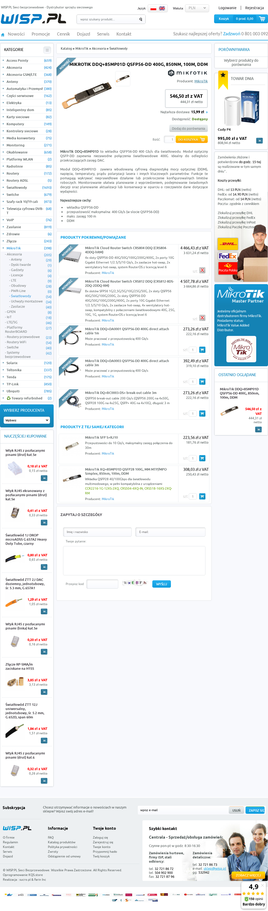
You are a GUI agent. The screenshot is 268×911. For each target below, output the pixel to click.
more (259, 141)
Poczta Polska (228, 268)
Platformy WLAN (29, 159)
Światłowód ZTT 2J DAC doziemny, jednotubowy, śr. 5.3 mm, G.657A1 (24, 583)
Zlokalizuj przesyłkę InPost (237, 223)
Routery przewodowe (29, 337)
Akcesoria (29, 67)
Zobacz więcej (248, 875)
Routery (29, 173)
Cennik (63, 34)
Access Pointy (29, 60)
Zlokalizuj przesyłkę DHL (235, 213)
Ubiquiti (29, 391)
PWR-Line (31, 291)
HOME (2, 34)
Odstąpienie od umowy (64, 856)
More (44, 478)
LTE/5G (29, 322)
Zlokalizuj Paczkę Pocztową (238, 227)
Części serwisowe (29, 96)
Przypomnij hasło (105, 851)
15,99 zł (197, 112)
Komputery (29, 124)
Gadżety (31, 270)
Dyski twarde (31, 264)
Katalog (66, 48)
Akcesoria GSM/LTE (29, 74)
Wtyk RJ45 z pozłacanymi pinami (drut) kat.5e (25, 452)
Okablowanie (29, 152)
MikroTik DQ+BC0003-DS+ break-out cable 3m (121, 393)
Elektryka (29, 103)
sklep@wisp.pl (215, 868)
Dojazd (83, 34)
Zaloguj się (100, 837)
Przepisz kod (75, 584)
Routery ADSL (29, 180)
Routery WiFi (29, 342)
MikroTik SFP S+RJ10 (101, 437)
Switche (29, 194)
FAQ (51, 837)
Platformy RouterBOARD (28, 329)
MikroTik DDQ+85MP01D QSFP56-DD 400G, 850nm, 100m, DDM (239, 393)
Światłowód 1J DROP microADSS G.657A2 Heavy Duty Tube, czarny (26, 539)
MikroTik (29, 248)
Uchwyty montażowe (31, 301)
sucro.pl (25, 879)
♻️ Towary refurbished (29, 398)
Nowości (16, 34)
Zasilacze (31, 306)
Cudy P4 (224, 129)
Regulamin (10, 842)
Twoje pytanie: (76, 541)
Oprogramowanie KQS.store (23, 875)
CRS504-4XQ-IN (131, 488)
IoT (29, 317)
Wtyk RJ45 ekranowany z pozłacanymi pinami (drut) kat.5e (26, 495)
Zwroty (53, 851)
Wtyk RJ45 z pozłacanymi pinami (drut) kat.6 (25, 755)
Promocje (41, 34)
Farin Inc (40, 879)
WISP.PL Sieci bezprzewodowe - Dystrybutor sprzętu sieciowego (47, 7)
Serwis (103, 34)
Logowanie (228, 8)
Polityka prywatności (62, 847)
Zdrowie (29, 234)
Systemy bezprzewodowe (28, 354)
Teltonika (29, 370)
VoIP (29, 220)
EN (162, 8)
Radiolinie (29, 166)
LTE (31, 280)
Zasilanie (29, 227)
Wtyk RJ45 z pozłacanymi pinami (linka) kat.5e (25, 626)
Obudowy (31, 285)
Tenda (29, 377)
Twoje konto (101, 847)
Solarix (29, 363)
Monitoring (29, 145)
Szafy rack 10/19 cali (29, 201)
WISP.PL (33, 18)
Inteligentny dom (29, 110)
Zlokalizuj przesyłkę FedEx (236, 218)
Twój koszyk (101, 856)
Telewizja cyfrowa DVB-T (29, 211)
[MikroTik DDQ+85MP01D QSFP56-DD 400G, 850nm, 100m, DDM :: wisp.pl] (86, 121)
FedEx (227, 256)
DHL (228, 244)
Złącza (29, 241)
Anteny (29, 81)
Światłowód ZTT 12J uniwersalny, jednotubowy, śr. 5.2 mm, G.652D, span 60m (24, 710)
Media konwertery (29, 138)
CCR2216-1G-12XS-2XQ (102, 488)
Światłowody (29, 187)
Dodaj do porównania (188, 128)
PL (153, 8)
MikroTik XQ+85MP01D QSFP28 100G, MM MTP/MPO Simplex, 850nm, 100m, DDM (126, 471)
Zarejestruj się (103, 842)
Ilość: (156, 139)
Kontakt (123, 34)
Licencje (31, 275)
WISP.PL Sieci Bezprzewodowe (27, 870)
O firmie (9, 837)
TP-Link (29, 384)
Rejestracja (254, 8)
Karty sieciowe (29, 117)
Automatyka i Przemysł (29, 89)
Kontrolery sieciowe (29, 131)
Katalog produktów (61, 842)
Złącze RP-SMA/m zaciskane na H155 (19, 666)
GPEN (29, 312)
